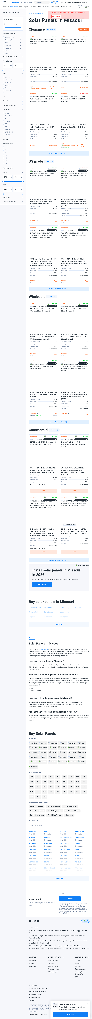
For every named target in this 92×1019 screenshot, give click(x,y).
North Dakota (65, 868)
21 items (48, 161)
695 (77, 792)
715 (44, 797)
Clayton (32, 617)
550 (31, 787)
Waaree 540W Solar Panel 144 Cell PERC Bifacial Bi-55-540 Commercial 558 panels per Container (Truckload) (43, 470)
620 (51, 792)
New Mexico (65, 850)
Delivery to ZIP (10, 57)
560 (44, 787)
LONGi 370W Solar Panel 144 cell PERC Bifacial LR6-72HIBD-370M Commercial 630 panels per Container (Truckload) (74, 531)
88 (5, 150)
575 (58, 787)
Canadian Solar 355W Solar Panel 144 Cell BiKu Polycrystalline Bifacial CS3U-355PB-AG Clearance (74, 70)
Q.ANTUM (7, 129)
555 (38, 787)
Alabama (32, 832)
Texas (77, 844)
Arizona (32, 838)
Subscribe (70, 899)
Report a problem (80, 969)
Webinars (31, 1000)
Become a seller (76, 2)
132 (6, 160)
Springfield (64, 617)
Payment (78, 966)
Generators (45, 6)
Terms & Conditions (42, 1005)
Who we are (32, 960)
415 (77, 776)
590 (77, 787)
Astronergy (8, 82)
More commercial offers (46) (57, 560)
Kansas (47, 838)
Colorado (32, 856)
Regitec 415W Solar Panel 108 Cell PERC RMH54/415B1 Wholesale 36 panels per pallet (43, 394)
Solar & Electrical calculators (38, 988)
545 (84, 782)
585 (71, 787)
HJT (6, 118)
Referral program (53, 969)
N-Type (7, 124)
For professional (53, 960)
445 (44, 782)
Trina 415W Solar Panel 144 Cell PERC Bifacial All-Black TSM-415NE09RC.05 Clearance (73, 127)
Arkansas (32, 844)
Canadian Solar (9, 88)
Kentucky (48, 844)
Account (85, 2)
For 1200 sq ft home (54, 811)
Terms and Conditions (71, 911)
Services (23, 2)
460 (58, 782)
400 (58, 776)
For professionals (65, 2)
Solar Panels (14, 6)
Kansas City (64, 607)
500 (64, 782)
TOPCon (7, 134)
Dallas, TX (13, 48)
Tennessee (79, 838)
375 (44, 776)
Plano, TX (13, 42)
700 (84, 792)
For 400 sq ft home (53, 807)
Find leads (51, 963)
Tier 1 (4, 96)
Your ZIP (80, 6)
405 (64, 776)
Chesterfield (34, 612)
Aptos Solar (8, 79)
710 (38, 797)
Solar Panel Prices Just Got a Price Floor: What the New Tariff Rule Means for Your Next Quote (59, 949)
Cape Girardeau (35, 607)
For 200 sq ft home (36, 807)
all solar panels (43, 649)
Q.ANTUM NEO (9, 132)
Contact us (32, 966)
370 (38, 776)
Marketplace (15, 2)
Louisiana (47, 850)
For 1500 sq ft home (72, 811)
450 (51, 782)
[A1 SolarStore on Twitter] (32, 921)
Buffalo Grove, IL (13, 37)
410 (71, 776)
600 (31, 792)
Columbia (48, 607)
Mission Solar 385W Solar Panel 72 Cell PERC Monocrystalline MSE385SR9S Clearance (43, 70)
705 (31, 797)
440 (38, 782)
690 (71, 792)
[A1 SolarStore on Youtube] (38, 921)
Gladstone (48, 617)
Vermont (78, 856)
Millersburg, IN (13, 51)
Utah (77, 850)
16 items (50, 29)
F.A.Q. (77, 977)
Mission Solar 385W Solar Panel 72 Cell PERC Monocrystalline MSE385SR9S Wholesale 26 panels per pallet (43, 201)
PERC (6, 126)
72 (5, 147)
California (32, 850)
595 (84, 787)
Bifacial (7, 113)
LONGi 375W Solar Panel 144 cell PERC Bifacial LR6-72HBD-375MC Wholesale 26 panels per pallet (74, 337)
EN (52, 2)
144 (6, 163)
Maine (46, 856)
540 (77, 782)
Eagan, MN (13, 45)
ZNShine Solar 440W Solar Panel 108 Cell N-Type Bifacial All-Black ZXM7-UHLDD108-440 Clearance (42, 127)
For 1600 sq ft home (37, 815)
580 (64, 787)
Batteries (33, 6)
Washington (79, 868)
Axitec (7, 85)
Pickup (77, 963)
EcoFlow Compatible (9, 105)
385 (51, 776)
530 (71, 782)
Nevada (63, 832)
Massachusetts (50, 868)
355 (31, 776)
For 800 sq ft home (70, 807)
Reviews (31, 963)
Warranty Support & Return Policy (80, 973)
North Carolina (65, 862)
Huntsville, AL (13, 40)
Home (31, 13)
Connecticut (33, 862)
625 (58, 792)
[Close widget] (88, 1003)
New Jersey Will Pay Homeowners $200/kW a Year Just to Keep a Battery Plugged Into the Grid (58, 932)
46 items (53, 430)
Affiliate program (53, 972)
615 (44, 792)
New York (63, 856)
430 (84, 776)
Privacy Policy (63, 913)
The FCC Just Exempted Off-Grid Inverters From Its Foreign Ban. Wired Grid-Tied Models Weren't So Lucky (57, 937)
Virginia (78, 862)
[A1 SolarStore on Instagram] (35, 921)
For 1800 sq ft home (54, 815)
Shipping (77, 960)
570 (51, 787)
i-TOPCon (7, 121)
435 (31, 782)
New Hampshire (66, 838)
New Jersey (64, 844)
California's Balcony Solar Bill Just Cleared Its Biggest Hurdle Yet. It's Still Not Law (55, 946)
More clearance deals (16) (57, 153)
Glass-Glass (8, 115)
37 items (50, 297)
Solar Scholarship (34, 997)
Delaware (32, 868)
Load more (59, 624)
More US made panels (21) (57, 289)
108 (6, 155)
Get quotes (42, 584)
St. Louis (78, 607)
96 (5, 152)
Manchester (64, 612)
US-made (6, 101)
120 (6, 158)
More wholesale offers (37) (58, 422)
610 (38, 792)
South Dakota (80, 832)
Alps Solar (8, 77)
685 (64, 792)
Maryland (47, 862)
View (43, 491)
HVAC (39, 6)
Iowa (46, 832)
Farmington (48, 612)
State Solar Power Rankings (37, 991)
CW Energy (8, 90)
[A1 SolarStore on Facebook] (30, 921)
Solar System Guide (35, 994)
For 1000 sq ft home (37, 811)
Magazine (29, 2)
